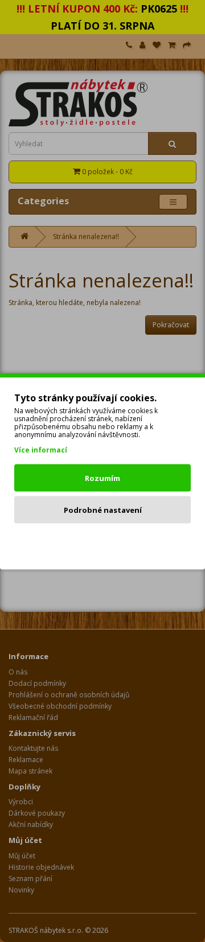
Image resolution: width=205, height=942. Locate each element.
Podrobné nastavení (103, 509)
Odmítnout (103, 541)
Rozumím (102, 477)
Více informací (40, 449)
